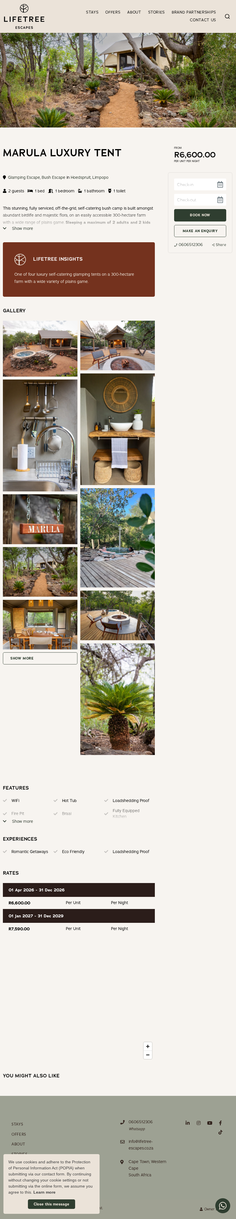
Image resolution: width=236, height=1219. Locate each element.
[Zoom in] (148, 1046)
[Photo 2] (117, 429)
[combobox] (227, 16)
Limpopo (100, 177)
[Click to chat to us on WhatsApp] (222, 1205)
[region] (79, 1004)
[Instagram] (199, 1123)
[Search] (227, 16)
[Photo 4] (117, 538)
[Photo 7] (117, 615)
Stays (92, 12)
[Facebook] (220, 1123)
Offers (112, 12)
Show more (22, 228)
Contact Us (203, 20)
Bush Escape (53, 177)
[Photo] (40, 349)
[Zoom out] (148, 1055)
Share (221, 245)
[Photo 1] (117, 345)
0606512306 (191, 245)
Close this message (51, 1204)
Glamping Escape (24, 177)
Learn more (44, 1192)
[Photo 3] (40, 435)
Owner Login (213, 1209)
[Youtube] (209, 1123)
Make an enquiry (200, 231)
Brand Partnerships (194, 12)
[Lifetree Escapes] (24, 16)
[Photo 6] (40, 572)
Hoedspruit (81, 177)
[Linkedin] (188, 1123)
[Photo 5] (40, 519)
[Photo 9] (117, 699)
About (134, 12)
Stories (156, 12)
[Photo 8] (40, 624)
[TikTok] (220, 1132)
